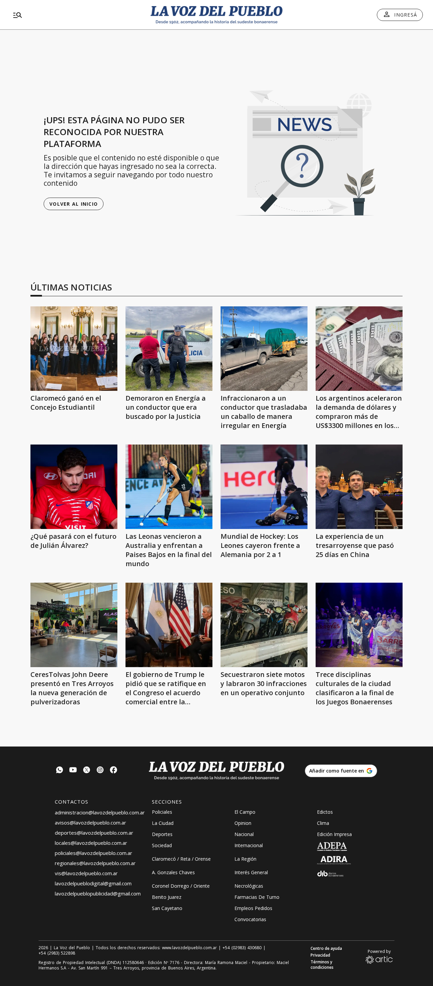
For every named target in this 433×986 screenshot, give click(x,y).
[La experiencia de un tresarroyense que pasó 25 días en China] (359, 487)
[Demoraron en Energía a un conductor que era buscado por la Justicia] (169, 348)
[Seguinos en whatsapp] (59, 770)
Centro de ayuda (326, 948)
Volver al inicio (73, 204)
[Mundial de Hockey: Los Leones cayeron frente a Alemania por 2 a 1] (264, 487)
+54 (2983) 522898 (57, 953)
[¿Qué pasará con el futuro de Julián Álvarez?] (73, 487)
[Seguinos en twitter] (86, 770)
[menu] (76, 15)
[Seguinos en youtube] (73, 770)
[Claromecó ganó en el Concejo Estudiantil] (73, 348)
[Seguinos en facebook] (113, 770)
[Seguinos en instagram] (100, 770)
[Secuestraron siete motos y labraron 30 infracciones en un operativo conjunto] (264, 625)
